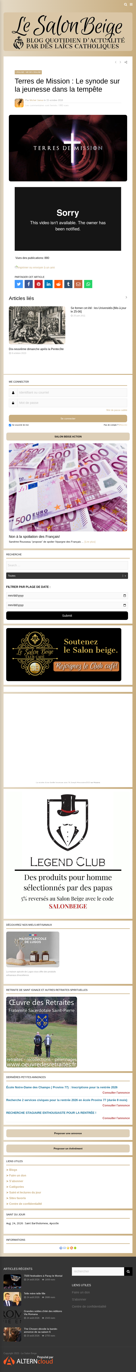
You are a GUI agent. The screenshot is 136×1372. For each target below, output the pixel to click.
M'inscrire (123, 425)
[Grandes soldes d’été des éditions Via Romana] (12, 1323)
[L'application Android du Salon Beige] (75, 1248)
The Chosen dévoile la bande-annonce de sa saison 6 (41, 1330)
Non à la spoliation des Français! (34, 537)
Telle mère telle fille (34, 1293)
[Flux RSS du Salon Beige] (71, 1248)
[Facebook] (29, 284)
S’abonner (16, 1181)
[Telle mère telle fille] (12, 1305)
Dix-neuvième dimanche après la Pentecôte (36, 349)
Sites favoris (17, 1198)
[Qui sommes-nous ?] (61, 1248)
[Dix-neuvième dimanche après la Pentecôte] (37, 343)
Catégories (16, 1186)
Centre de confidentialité (25, 1203)
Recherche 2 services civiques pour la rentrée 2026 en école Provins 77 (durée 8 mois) (66, 1100)
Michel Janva (36, 100)
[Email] (78, 284)
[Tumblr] (68, 284)
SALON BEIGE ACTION (68, 436)
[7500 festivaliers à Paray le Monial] (12, 1287)
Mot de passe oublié (116, 410)
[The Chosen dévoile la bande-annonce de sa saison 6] (12, 1340)
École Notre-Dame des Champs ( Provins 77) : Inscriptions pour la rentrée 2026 (61, 1087)
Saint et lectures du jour (25, 1192)
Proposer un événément (68, 1148)
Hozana (97, 782)
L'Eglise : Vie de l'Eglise (28, 72)
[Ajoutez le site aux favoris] (68, 1248)
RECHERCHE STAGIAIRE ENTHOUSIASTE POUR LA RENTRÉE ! (51, 1113)
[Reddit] (58, 284)
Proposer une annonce (68, 1133)
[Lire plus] (89, 541)
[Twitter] (19, 284)
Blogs (13, 1169)
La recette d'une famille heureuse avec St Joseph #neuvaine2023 (63, 782)
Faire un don (17, 1175)
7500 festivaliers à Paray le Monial (43, 1275)
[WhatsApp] (88, 284)
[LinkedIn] (48, 284)
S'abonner (79, 1299)
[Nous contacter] (64, 1248)
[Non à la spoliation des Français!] (68, 530)
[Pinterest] (39, 284)
